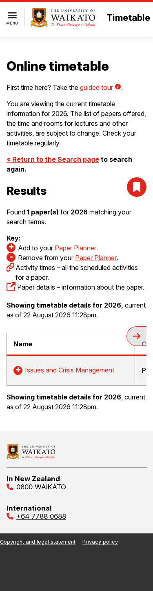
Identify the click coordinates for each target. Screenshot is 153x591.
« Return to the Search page (53, 159)
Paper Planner (75, 248)
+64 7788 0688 (41, 516)
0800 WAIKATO (41, 487)
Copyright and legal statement (37, 542)
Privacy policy (100, 542)
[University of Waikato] (31, 457)
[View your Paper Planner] (136, 187)
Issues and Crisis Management (69, 370)
